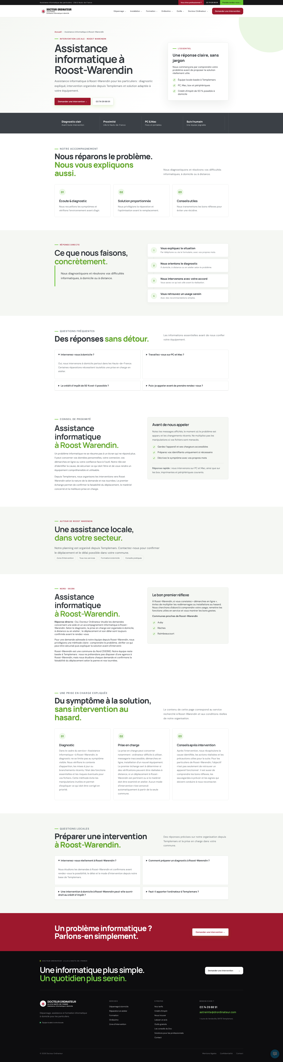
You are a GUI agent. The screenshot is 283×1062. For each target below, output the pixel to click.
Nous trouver (160, 1015)
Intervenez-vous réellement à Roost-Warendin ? (88, 860)
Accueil (58, 32)
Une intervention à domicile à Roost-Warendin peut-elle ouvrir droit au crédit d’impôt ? (95, 893)
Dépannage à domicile (118, 1006)
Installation (136, 11)
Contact (158, 1037)
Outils (180, 11)
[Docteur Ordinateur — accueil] (56, 11)
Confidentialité (226, 1053)
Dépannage (120, 11)
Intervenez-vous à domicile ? (77, 354)
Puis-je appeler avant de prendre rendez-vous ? (176, 385)
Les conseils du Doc (163, 1028)
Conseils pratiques (133, 558)
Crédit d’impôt (160, 1011)
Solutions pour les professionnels (169, 1033)
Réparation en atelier (118, 1011)
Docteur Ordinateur (198, 11)
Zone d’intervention (65, 558)
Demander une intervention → (72, 101)
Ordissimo (167, 11)
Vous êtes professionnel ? (191, 2)
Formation (152, 11)
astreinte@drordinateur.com (218, 1012)
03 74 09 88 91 (212, 2)
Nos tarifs (158, 1006)
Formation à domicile (110, 558)
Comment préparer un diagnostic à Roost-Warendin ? (179, 860)
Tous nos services (87, 558)
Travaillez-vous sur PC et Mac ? (166, 354)
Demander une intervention (227, 11)
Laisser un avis (160, 1020)
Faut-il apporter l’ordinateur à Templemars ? (174, 891)
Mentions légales (209, 1053)
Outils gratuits (160, 1024)
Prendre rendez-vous (231, 2)
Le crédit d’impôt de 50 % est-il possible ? (85, 385)
